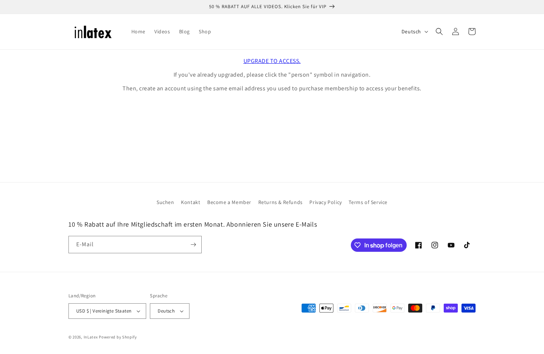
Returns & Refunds (280, 202)
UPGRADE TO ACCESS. (272, 61)
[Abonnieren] (193, 244)
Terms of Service (368, 202)
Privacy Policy (325, 202)
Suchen (165, 202)
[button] (439, 31)
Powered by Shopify (118, 337)
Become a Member (229, 202)
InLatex (91, 337)
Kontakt (190, 202)
